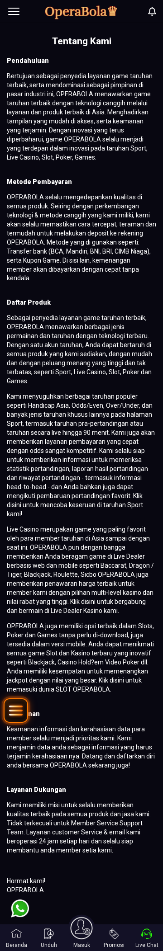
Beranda (16, 945)
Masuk (81, 945)
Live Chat (146, 945)
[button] (16, 710)
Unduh (49, 945)
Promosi (114, 945)
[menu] (14, 11)
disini (15, 504)
